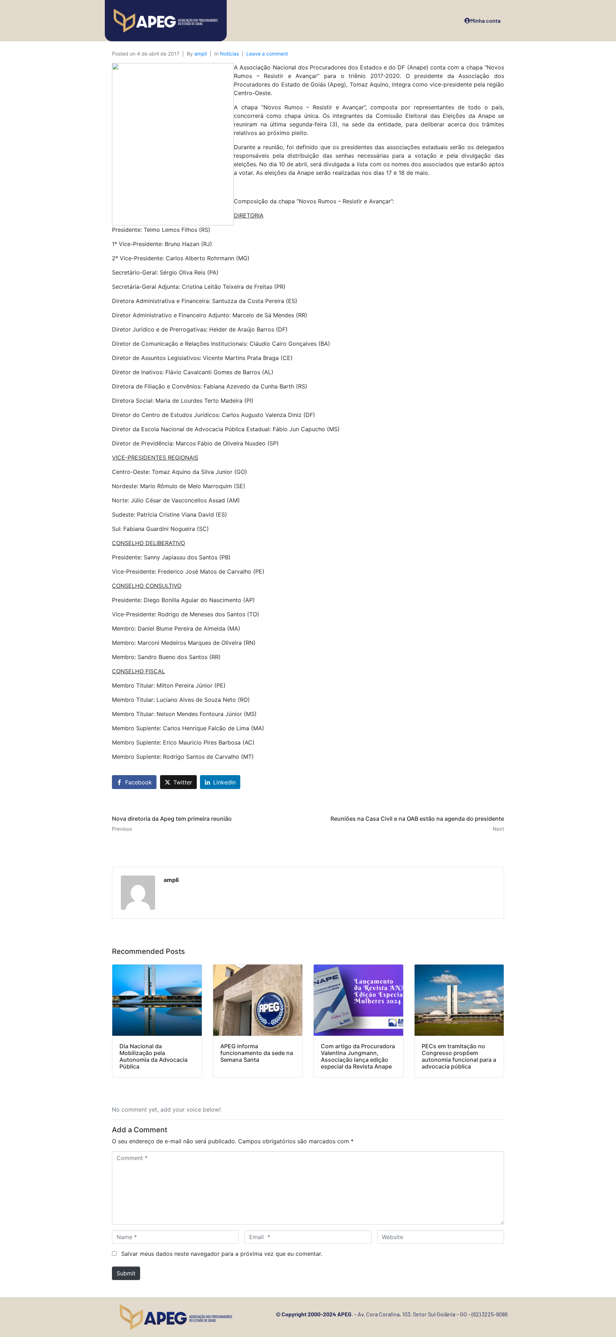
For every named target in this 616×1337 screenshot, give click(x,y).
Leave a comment (267, 54)
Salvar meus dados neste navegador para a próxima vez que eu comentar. (221, 1253)
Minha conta (485, 20)
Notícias (229, 54)
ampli (200, 54)
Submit (126, 1273)
